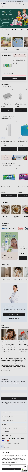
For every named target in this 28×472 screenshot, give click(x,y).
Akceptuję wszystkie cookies (14, 469)
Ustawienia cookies (14, 465)
